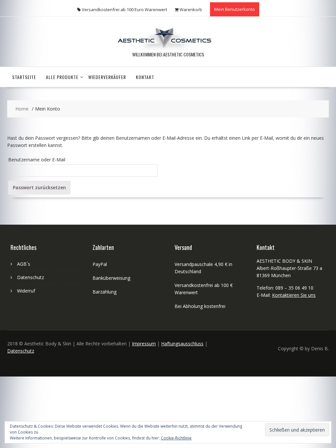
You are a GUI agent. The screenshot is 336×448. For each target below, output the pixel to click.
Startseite (24, 76)
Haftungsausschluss (182, 343)
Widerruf (26, 291)
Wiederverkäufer (107, 76)
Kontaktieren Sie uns (294, 295)
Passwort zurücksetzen (39, 187)
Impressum (144, 343)
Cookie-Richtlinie (176, 438)
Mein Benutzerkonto (234, 9)
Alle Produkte (62, 76)
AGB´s (23, 264)
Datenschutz (30, 277)
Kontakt (145, 76)
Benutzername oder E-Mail (36, 159)
